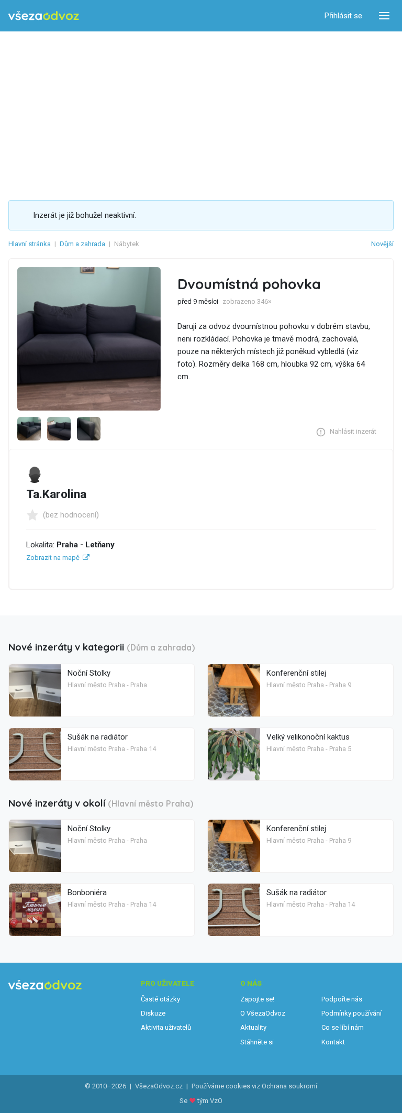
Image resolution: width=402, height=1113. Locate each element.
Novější (382, 244)
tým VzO (209, 1101)
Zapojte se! (257, 999)
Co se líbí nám (342, 1027)
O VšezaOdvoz (262, 1013)
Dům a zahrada (82, 244)
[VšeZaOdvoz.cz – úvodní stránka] (43, 16)
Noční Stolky (89, 673)
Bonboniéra (87, 892)
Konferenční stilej (296, 673)
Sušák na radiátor (98, 737)
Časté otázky (160, 999)
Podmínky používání (351, 1013)
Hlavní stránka (29, 244)
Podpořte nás (341, 999)
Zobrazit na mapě (53, 557)
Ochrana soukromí (289, 1086)
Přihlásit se (343, 15)
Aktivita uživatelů (166, 1027)
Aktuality (253, 1027)
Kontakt (333, 1042)
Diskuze (153, 1013)
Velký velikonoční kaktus (308, 737)
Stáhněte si (257, 1042)
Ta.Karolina (56, 494)
